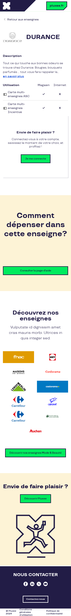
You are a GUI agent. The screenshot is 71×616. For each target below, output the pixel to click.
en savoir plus (13, 76)
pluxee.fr (57, 5)
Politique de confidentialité (54, 612)
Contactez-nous (35, 599)
